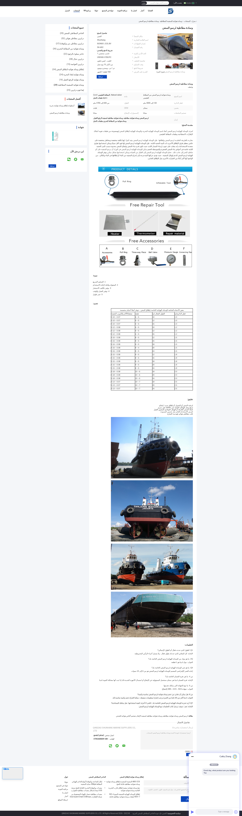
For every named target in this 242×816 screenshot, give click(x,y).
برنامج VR (87, 11)
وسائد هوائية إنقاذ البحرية (73, 74)
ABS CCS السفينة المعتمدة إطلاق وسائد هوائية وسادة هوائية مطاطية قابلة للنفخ (123, 783)
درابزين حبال (78, 59)
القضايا (150, 11)
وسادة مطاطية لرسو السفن (60, 113)
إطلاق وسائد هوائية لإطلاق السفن (70, 69)
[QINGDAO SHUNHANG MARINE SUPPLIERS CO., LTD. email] (84, 159)
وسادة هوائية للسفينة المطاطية (171, 21)
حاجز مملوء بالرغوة (76, 54)
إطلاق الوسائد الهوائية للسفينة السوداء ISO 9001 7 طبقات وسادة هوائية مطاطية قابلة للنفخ (124, 795)
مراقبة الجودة (122, 11)
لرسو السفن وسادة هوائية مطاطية (175, 716)
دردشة (100, 77)
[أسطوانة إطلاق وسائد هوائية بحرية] (81, 106)
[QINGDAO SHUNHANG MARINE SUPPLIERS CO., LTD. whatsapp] (77, 159)
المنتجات (76, 11)
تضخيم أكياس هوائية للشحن (126, 716)
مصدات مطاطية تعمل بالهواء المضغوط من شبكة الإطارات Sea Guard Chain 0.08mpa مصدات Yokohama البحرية (86, 795)
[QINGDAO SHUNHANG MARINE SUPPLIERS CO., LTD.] (171, 11)
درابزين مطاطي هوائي (74, 38)
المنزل (67, 11)
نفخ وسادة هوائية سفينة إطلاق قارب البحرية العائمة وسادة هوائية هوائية (124, 789)
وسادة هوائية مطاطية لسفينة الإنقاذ (149, 716)
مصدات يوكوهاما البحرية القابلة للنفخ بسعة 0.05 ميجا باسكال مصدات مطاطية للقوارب (86, 789)
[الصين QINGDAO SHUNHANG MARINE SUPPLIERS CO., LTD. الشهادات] (55, 136)
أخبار (142, 11)
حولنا (96, 11)
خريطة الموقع (63, 800)
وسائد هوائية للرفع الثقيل (73, 80)
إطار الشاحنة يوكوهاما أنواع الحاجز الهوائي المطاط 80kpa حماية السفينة (87, 783)
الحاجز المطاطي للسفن (74, 33)
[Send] (192, 812)
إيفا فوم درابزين (77, 90)
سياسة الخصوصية (174, 813)
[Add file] (236, 812)
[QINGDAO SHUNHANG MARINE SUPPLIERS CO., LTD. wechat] (70, 159)
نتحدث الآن (178, 3)
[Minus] (192, 756)
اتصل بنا (134, 11)
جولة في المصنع (108, 11)
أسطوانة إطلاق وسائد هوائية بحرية (62, 106)
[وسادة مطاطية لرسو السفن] (81, 113)
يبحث (144, 3)
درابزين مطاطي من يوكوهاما (72, 43)
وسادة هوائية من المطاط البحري (70, 49)
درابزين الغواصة (77, 64)
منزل (194, 21)
